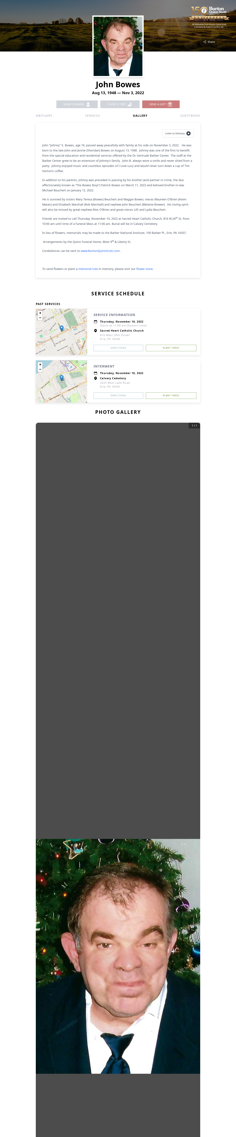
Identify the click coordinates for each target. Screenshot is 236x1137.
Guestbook (190, 115)
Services (92, 115)
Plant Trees (171, 347)
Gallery (140, 115)
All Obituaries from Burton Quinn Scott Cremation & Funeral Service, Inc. (209, 25)
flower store (144, 269)
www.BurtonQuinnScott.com (100, 251)
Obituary (44, 115)
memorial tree (88, 269)
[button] (62, 328)
